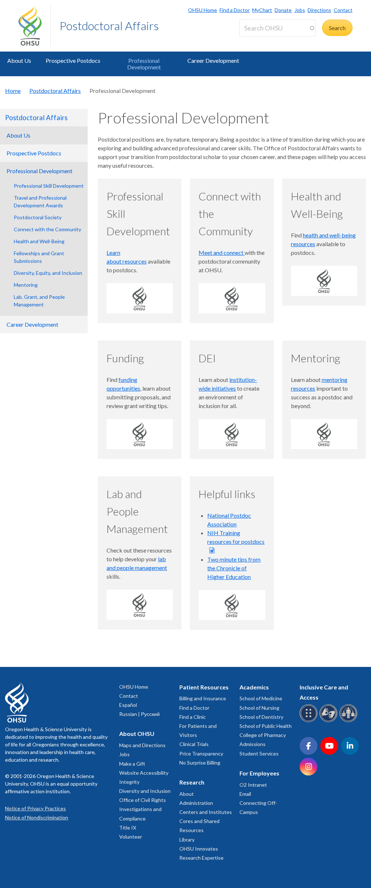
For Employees (259, 773)
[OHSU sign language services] (329, 721)
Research (191, 782)
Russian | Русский (139, 714)
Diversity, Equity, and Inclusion (48, 273)
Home (13, 90)
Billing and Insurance (202, 698)
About (186, 794)
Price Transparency (201, 753)
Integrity (129, 782)
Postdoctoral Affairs (109, 26)
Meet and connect (222, 252)
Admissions (252, 744)
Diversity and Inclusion (145, 791)
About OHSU (136, 733)
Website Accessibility (143, 773)
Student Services (259, 753)
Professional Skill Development (49, 186)
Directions (319, 10)
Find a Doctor (235, 10)
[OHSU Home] (34, 25)
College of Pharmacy (262, 735)
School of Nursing (259, 708)
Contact (343, 10)
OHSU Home (202, 10)
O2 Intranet (253, 785)
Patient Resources (204, 687)
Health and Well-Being (39, 241)
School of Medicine (260, 698)
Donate (283, 10)
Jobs (300, 10)
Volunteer (130, 837)
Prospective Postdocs (73, 60)
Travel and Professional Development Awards (40, 201)
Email (245, 794)
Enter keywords (262, 40)
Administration (196, 803)
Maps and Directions (142, 745)
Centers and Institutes (205, 812)
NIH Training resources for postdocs (235, 537)
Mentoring (26, 285)
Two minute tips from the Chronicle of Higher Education (233, 568)
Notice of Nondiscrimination (36, 817)
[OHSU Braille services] (310, 721)
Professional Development (144, 63)
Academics (254, 687)
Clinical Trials (194, 744)
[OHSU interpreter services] (349, 721)
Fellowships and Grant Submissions (39, 257)
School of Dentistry (261, 717)
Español (128, 705)
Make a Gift (132, 764)
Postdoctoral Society (38, 217)
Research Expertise (201, 858)
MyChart (262, 10)
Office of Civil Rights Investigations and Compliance (142, 809)
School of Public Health (265, 726)
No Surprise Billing (199, 762)
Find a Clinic (192, 717)
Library (187, 839)
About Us (19, 60)
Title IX (127, 827)
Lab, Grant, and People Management (39, 300)
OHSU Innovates (198, 849)
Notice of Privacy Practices (35, 808)
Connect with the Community (47, 229)
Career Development (213, 60)
